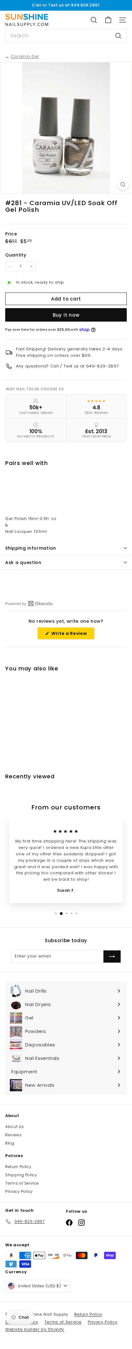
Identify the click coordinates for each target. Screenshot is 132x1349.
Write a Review (72, 634)
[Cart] (108, 20)
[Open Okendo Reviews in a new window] (29, 603)
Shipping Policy (21, 1175)
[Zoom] (123, 184)
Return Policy (18, 1166)
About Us (14, 1126)
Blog (9, 1143)
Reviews (13, 1134)
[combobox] (66, 35)
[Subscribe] (112, 956)
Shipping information (30, 548)
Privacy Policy (19, 1191)
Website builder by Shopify (34, 1329)
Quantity (15, 255)
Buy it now (66, 315)
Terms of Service (22, 1183)
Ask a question (23, 562)
